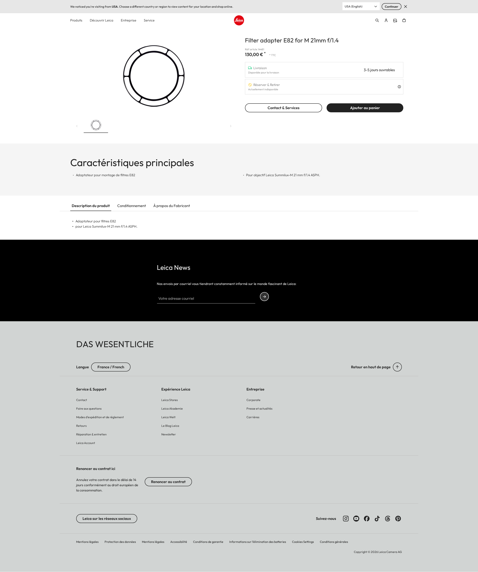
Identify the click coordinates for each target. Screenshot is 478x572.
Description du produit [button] (91, 205)
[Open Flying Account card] (386, 20)
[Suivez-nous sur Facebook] (366, 518)
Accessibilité (178, 542)
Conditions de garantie (208, 542)
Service (149, 20)
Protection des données (120, 542)
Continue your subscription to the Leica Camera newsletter (264, 296)
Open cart (404, 20)
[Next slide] (231, 126)
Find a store (395, 20)
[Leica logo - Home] (239, 20)
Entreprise (128, 20)
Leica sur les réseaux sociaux (107, 518)
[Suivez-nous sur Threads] (387, 518)
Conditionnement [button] (131, 205)
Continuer (391, 6)
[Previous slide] (77, 126)
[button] (96, 125)
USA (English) (353, 6)
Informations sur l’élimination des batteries (257, 542)
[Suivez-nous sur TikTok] (377, 518)
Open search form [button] (377, 20)
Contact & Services (283, 107)
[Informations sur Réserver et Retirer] (399, 86)
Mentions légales (87, 542)
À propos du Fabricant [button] (171, 205)
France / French (110, 367)
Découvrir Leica (101, 20)
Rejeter (405, 6)
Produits (76, 20)
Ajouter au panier (365, 107)
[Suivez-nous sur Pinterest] (398, 518)
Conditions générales (334, 542)
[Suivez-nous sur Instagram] (346, 518)
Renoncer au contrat (168, 481)
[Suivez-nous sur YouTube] (356, 518)
